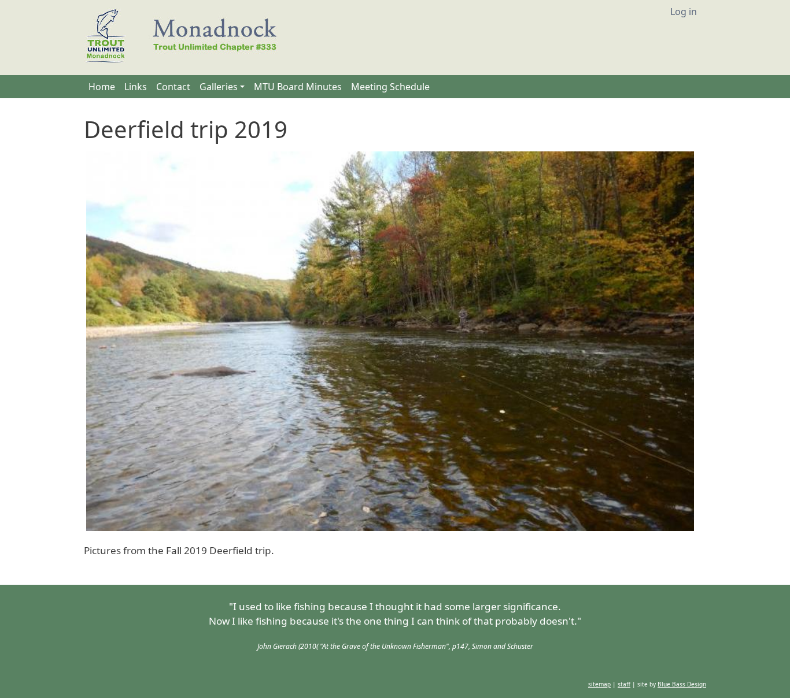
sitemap (599, 684)
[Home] (186, 37)
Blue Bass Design (682, 684)
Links (135, 86)
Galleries (219, 86)
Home (101, 86)
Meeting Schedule (390, 86)
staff (624, 684)
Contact (173, 86)
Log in (683, 11)
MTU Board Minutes (298, 86)
